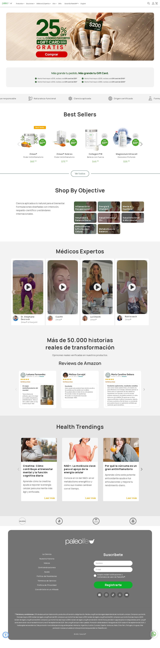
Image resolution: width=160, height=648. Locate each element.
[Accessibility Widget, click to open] (5, 635)
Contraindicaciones (47, 567)
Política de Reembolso (47, 576)
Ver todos (80, 173)
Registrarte (113, 585)
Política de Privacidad (46, 585)
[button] (20, 3)
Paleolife (82, 634)
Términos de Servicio (47, 581)
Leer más (49, 498)
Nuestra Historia (47, 559)
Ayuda (47, 572)
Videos (47, 563)
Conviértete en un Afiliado (47, 589)
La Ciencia (47, 554)
